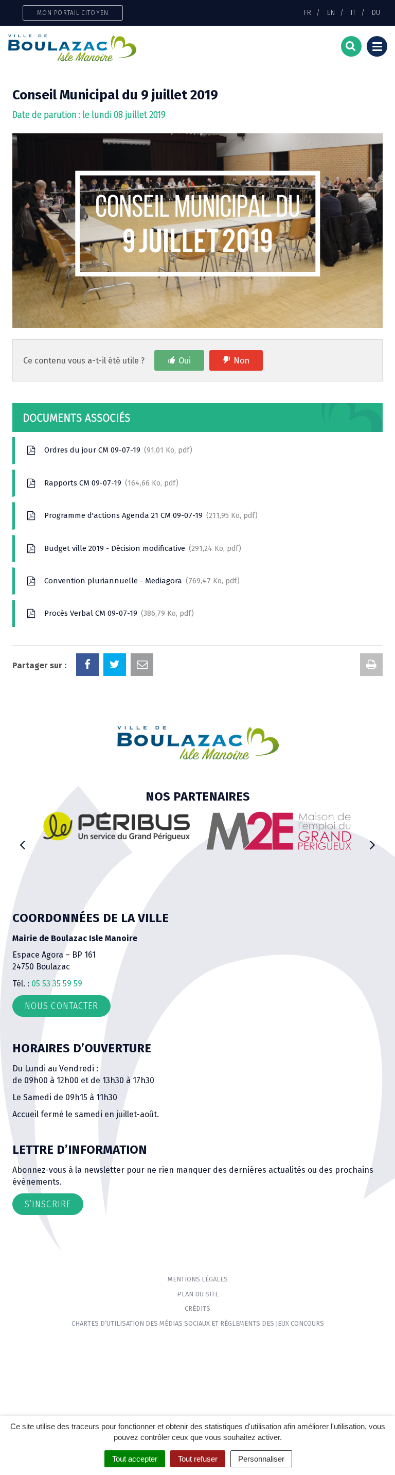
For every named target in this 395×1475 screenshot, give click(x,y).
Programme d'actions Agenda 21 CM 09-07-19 (148, 515)
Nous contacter (61, 1006)
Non (241, 361)
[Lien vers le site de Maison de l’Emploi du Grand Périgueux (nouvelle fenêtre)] (278, 830)
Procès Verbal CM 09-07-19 (116, 613)
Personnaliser (261, 1458)
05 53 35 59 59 (56, 983)
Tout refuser (198, 1458)
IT (353, 12)
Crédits (197, 1308)
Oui (184, 361)
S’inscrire (48, 1204)
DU (376, 12)
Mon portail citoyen (73, 12)
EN (331, 12)
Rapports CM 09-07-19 (109, 483)
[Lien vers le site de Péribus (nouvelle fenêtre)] (116, 826)
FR (307, 12)
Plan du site (198, 1294)
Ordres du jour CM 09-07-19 (116, 450)
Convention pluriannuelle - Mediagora (139, 580)
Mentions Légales (198, 1279)
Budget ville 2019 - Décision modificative (140, 548)
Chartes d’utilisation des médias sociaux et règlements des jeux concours (197, 1323)
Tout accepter (134, 1458)
